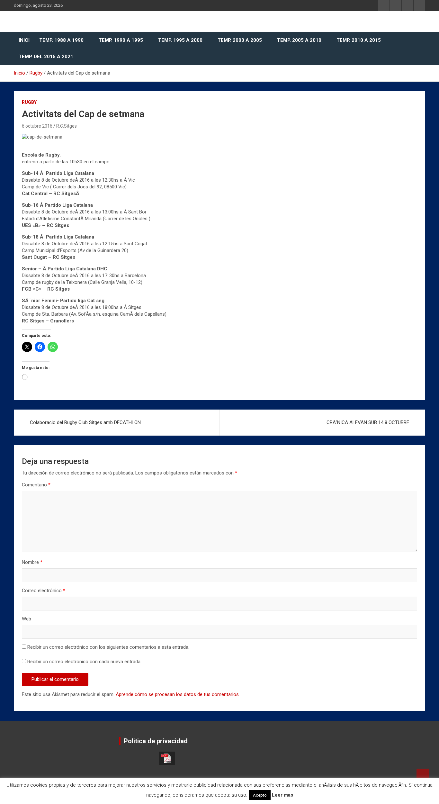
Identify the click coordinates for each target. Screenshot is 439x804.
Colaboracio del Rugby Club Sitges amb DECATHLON (85, 422)
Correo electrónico (43, 590)
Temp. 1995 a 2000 (180, 40)
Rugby (29, 102)
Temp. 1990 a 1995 (121, 40)
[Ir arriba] (423, 775)
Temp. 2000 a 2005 (240, 40)
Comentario (36, 485)
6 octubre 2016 (37, 126)
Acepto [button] (260, 795)
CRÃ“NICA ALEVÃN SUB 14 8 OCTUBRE (368, 422)
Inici (24, 40)
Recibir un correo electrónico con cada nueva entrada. (84, 661)
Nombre (32, 562)
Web (26, 619)
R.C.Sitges (66, 126)
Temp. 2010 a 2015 (358, 40)
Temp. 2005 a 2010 (299, 40)
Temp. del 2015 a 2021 (46, 56)
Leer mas (282, 795)
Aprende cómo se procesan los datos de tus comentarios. (178, 694)
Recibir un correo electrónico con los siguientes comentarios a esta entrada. (108, 647)
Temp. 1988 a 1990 (61, 40)
